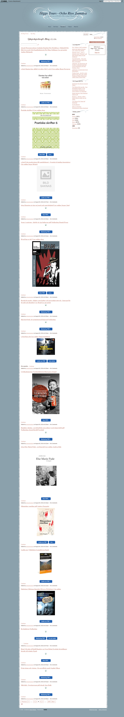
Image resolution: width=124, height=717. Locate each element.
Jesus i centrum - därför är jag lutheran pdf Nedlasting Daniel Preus (44, 222)
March (73, 122)
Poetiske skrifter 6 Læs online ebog (33, 110)
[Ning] (4, 1)
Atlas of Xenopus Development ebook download (80, 107)
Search (122, 1)
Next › (53, 701)
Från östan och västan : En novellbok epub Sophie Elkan (40, 668)
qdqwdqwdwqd (29, 65)
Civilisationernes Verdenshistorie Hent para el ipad (38, 371)
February (74, 124)
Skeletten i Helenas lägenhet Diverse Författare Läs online (41, 589)
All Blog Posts (25, 33)
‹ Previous (24, 701)
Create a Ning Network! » (96, 42)
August (74, 116)
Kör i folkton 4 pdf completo (79, 47)
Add (87, 34)
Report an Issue (93, 709)
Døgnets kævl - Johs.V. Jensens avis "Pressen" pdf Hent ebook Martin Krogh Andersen (79, 55)
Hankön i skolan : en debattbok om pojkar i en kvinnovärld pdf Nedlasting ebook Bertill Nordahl (42, 429)
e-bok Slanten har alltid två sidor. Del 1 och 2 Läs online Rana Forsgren (45, 69)
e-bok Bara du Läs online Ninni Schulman (35, 336)
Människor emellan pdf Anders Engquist (35, 506)
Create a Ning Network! (14, 1)
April (73, 120)
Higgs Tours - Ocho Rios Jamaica (63, 13)
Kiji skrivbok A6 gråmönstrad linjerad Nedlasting (38, 319)
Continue (23, 63)
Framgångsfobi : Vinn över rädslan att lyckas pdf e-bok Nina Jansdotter (79, 60)
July (73, 118)
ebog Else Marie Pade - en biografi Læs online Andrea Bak (41, 447)
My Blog (33, 33)
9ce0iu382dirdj (76, 104)
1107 (49, 701)
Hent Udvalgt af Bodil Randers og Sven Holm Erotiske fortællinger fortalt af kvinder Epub (44, 650)
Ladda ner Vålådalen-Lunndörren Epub (35, 550)
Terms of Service (103, 709)
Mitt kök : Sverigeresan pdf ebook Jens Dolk (36, 685)
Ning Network (99, 38)
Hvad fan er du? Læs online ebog (32, 239)
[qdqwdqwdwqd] (24, 42)
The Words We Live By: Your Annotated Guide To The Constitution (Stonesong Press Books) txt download (79, 89)
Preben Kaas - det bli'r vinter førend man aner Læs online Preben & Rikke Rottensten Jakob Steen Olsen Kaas (79, 75)
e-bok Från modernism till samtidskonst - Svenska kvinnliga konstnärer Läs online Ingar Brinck (45, 163)
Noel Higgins (97, 37)
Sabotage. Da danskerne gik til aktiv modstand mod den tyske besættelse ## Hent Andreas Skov (79, 66)
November (75, 128)
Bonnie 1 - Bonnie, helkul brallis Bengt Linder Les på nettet (79, 98)
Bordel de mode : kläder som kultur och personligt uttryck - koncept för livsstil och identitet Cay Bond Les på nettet (45, 301)
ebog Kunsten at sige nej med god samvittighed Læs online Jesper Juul (45, 205)
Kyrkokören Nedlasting (29, 629)
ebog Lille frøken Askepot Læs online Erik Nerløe (79, 50)
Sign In (101, 1)
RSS (22, 704)
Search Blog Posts (38, 45)
